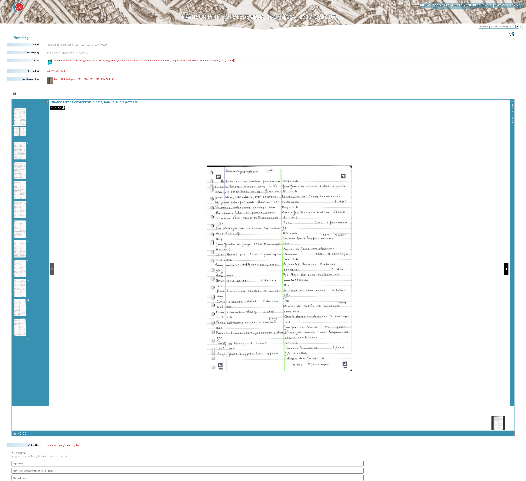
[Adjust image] (63, 108)
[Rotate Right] (59, 108)
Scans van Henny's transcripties (63, 445)
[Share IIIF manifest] (15, 93)
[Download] (15, 434)
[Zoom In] (52, 108)
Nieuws (425, 5)
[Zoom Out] (56, 108)
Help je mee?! (483, 5)
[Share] (20, 434)
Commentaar (20, 452)
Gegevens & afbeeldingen (452, 5)
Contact (516, 5)
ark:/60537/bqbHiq (56, 71)
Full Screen (24, 434)
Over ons (501, 5)
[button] (46, 102)
